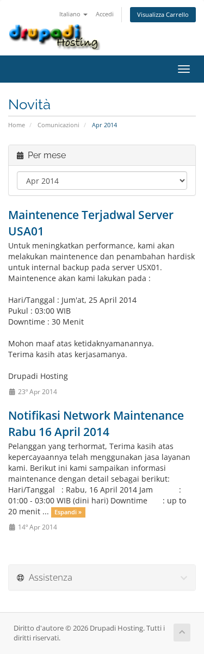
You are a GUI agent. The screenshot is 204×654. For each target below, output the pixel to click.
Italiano (70, 14)
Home (16, 125)
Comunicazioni (58, 125)
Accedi (105, 14)
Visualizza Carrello (163, 14)
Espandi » (68, 512)
